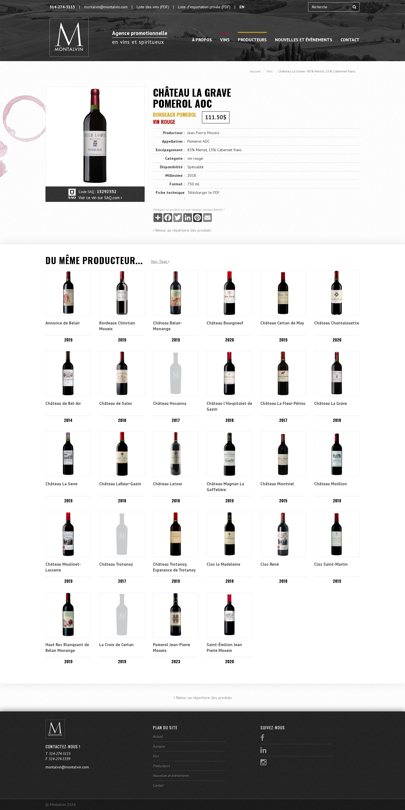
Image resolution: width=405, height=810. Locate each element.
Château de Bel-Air (63, 403)
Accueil (255, 71)
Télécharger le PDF (203, 192)
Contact (350, 39)
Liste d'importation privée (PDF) (204, 6)
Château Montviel (277, 483)
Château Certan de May (282, 323)
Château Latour (167, 483)
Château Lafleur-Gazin (120, 483)
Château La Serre (61, 483)
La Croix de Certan (116, 644)
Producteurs (252, 39)
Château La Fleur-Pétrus (283, 403)
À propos (202, 39)
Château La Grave (330, 403)
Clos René (269, 564)
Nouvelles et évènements (303, 39)
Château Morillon (330, 483)
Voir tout (159, 261)
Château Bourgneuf (225, 323)
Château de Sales (115, 403)
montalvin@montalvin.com (106, 6)
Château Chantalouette (336, 323)
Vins (224, 39)
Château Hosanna (169, 403)
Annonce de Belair (62, 323)
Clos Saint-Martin (331, 564)
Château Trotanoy (116, 564)
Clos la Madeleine (223, 564)
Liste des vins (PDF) (153, 6)
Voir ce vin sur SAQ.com (100, 197)
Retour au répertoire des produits (182, 230)
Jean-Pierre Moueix (203, 132)
